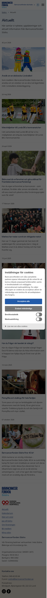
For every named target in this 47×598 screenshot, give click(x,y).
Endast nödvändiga (23, 308)
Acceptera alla (23, 301)
